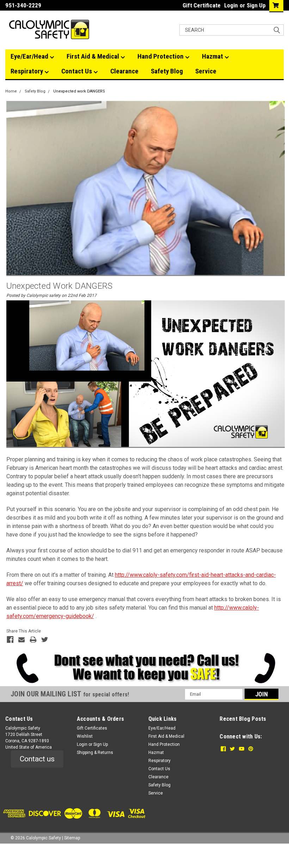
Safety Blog (167, 71)
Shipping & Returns (95, 752)
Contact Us (77, 71)
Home (11, 91)
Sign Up (256, 5)
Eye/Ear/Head (30, 56)
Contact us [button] (37, 759)
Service (205, 71)
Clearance (124, 71)
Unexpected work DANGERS (79, 91)
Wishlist (85, 736)
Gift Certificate (202, 5)
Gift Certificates (92, 728)
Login (231, 5)
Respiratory (27, 71)
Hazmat (213, 56)
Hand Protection (161, 56)
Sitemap (72, 837)
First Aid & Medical (94, 56)
